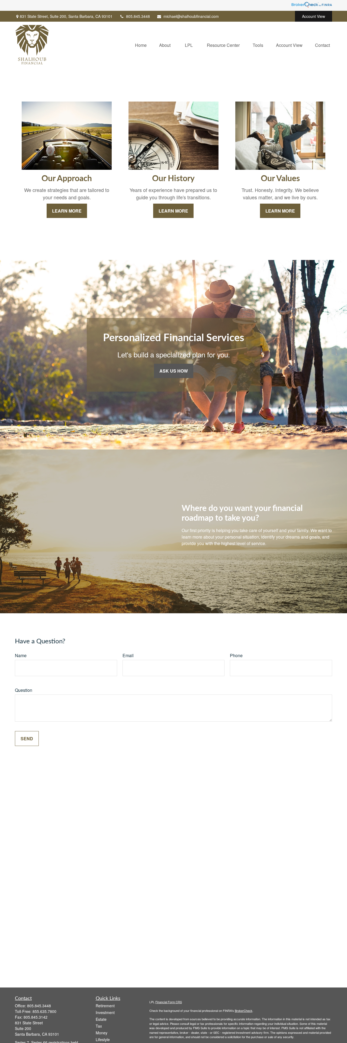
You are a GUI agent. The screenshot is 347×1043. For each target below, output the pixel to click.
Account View (313, 16)
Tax (99, 1026)
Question (23, 690)
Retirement (105, 1005)
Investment (105, 1012)
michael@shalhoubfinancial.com (191, 16)
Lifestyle (103, 1039)
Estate (101, 1019)
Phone (236, 655)
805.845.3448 (138, 16)
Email (128, 655)
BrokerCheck (243, 1010)
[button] (141, 44)
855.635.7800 (44, 1011)
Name (21, 655)
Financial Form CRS (168, 1002)
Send (27, 738)
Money (101, 1032)
